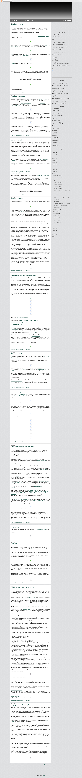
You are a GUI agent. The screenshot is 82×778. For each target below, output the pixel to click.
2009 (32, 320)
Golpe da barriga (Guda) (58, 90)
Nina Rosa (37, 606)
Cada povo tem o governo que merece (22, 587)
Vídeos (54, 145)
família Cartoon (44, 469)
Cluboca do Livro (56, 112)
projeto (22, 211)
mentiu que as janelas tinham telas (22, 55)
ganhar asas (21, 457)
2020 (54, 162)
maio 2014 (56, 215)
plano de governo (26, 609)
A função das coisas (17, 198)
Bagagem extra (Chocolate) (58, 88)
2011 (27, 320)
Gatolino (26, 370)
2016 (54, 169)
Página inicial (31, 764)
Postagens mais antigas (46, 764)
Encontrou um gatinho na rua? (59, 52)
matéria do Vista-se (32, 597)
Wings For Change (43, 99)
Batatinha (46, 45)
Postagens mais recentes (15, 764)
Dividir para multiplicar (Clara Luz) (60, 83)
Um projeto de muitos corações (20, 705)
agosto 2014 (57, 209)
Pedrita (13, 63)
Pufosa (54, 140)
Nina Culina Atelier (38, 491)
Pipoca (54, 138)
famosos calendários (36, 336)
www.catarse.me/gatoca (43, 740)
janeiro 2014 (57, 222)
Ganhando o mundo (57, 123)
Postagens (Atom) (17, 766)
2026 (54, 150)
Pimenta (54, 137)
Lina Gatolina (31, 491)
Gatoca (54, 125)
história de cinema (41, 36)
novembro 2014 (57, 177)
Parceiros (27, 20)
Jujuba (54, 132)
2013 (21, 320)
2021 (54, 160)
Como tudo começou (57, 34)
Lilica (12, 54)
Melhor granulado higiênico (58, 47)
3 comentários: (27, 522)
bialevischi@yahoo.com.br (16, 381)
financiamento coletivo (41, 460)
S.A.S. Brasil (42, 103)
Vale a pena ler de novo (58, 143)
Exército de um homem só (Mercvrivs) (60, 82)
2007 (38, 320)
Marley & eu (55, 95)
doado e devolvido (14, 46)
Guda (54, 127)
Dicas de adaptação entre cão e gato (60, 45)
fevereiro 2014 (57, 220)
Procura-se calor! (16, 173)
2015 (54, 171)
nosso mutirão (33, 332)
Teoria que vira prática (18, 96)
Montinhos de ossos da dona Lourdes (60, 93)
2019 (54, 164)
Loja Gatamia (26, 368)
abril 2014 (56, 217)
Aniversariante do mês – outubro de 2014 (23, 275)
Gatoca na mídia (56, 36)
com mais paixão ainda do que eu (31, 490)
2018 (54, 166)
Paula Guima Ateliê (41, 369)
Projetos (20, 20)
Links (32, 20)
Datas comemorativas (57, 117)
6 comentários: (27, 171)
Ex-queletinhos (56, 122)
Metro (31, 268)
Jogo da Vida (15, 527)
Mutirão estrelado (16, 324)
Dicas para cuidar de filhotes (59, 42)
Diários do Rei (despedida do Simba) (60, 101)
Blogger (43, 775)
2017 (54, 167)
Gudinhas (55, 128)
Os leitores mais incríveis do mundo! (22, 446)
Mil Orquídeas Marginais (26, 103)
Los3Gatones (13, 370)
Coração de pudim (57, 115)
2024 (54, 154)
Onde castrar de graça (57, 49)
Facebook (41, 375)
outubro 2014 (57, 179)
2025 (54, 152)
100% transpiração (16, 392)
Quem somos (14, 20)
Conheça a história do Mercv (22, 317)
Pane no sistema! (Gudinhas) (59, 91)
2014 (54, 173)
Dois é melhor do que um (58, 50)
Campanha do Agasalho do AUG (42, 175)
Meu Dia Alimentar (16, 105)
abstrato (17, 476)
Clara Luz (55, 110)
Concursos (55, 113)
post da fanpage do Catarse (26, 499)
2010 (30, 320)
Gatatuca (24, 369)
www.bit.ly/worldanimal (15, 696)
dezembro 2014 (57, 175)
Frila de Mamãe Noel (17, 354)
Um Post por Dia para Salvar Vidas (21, 395)
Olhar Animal (47, 497)
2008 (35, 320)
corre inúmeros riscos (15, 566)
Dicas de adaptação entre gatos (59, 44)
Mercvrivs (55, 135)
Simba (54, 142)
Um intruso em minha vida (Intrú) (59, 103)
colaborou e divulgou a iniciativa (38, 500)
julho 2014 (56, 211)
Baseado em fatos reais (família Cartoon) (61, 98)
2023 (54, 156)
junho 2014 (56, 213)
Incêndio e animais (16, 140)
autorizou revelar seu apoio (32, 501)
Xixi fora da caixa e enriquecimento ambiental (62, 65)
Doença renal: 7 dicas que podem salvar (61, 61)
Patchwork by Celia (18, 492)
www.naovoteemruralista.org (16, 690)
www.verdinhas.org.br (15, 679)
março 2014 (56, 218)
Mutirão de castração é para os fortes (60, 100)
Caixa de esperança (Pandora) (59, 96)
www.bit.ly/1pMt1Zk (15, 684)
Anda (18, 497)
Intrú (54, 130)
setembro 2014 (57, 207)
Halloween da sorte (17, 24)
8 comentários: (27, 700)
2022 (54, 158)
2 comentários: (27, 135)
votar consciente (33, 548)
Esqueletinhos (56, 120)
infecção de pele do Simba (40, 529)
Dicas (54, 118)
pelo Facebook (24, 394)
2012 (24, 320)
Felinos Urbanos (15, 329)
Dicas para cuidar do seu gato (59, 40)
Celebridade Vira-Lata (43, 334)
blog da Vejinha (16, 499)
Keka (54, 133)
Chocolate (55, 108)
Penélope (47, 36)
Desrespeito (14, 543)
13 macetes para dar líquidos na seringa (61, 63)
